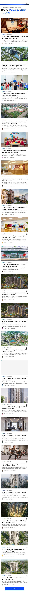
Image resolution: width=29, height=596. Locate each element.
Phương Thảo (7, 470)
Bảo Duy (5, 43)
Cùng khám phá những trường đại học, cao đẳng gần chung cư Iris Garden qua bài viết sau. (13, 268)
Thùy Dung (6, 128)
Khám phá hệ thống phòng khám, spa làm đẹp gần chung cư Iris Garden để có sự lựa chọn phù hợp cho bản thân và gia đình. (14, 41)
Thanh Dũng (6, 328)
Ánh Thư (6, 356)
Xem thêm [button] (14, 589)
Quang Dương (7, 100)
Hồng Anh (6, 413)
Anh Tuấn (6, 556)
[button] (27, 35)
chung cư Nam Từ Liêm (15, 7)
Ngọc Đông (6, 584)
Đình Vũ (5, 271)
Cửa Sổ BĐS (6, 7)
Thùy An (6, 442)
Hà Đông (5, 299)
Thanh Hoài (6, 385)
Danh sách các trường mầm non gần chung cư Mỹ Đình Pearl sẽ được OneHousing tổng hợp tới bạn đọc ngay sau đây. (14, 241)
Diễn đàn (3, 34)
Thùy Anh (6, 214)
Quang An (6, 157)
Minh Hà (5, 242)
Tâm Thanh (6, 185)
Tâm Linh (6, 499)
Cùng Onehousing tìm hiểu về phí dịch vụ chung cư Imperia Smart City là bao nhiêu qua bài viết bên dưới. (14, 325)
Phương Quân (7, 72)
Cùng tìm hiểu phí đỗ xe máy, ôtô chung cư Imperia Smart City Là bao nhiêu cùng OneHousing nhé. (15, 297)
